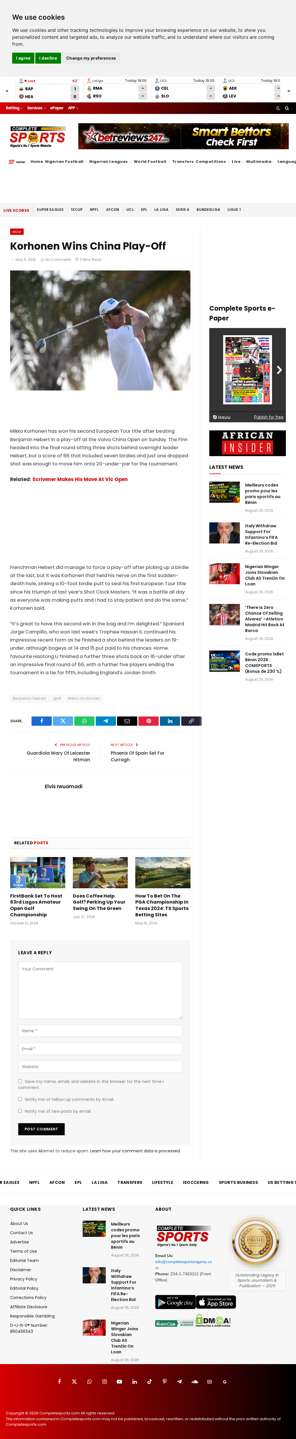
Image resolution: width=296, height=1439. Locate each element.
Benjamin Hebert (29, 698)
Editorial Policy (24, 1288)
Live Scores (16, 210)
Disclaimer (20, 1270)
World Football (150, 161)
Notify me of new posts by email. (58, 1111)
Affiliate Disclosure (28, 1307)
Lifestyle (162, 1182)
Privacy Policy (23, 1279)
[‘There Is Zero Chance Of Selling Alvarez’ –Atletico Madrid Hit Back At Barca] (224, 614)
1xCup (77, 209)
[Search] (286, 108)
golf (57, 698)
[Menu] (17, 162)
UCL (130, 209)
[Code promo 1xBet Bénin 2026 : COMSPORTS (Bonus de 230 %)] (224, 661)
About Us (19, 1223)
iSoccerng (196, 1182)
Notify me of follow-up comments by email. (69, 1099)
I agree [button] (23, 58)
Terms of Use (23, 1251)
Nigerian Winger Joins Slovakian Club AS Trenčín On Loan (265, 575)
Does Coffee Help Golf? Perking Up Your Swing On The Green (99, 902)
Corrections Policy (28, 1297)
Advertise (19, 1242)
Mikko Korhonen (84, 698)
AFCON (112, 209)
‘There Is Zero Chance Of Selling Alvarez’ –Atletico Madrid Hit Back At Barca (264, 619)
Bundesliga (208, 209)
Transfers (183, 161)
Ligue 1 (234, 209)
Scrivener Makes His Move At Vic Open (80, 479)
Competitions (211, 161)
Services (34, 108)
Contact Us (21, 1233)
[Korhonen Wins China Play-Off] (100, 389)
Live (236, 161)
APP (71, 108)
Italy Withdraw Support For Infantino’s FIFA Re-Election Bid (261, 534)
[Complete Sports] (38, 137)
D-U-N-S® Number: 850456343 (29, 1328)
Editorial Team (24, 1260)
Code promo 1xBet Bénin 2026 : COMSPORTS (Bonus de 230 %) (264, 662)
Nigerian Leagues (108, 161)
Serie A (182, 209)
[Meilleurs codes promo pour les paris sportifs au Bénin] (224, 492)
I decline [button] (48, 58)
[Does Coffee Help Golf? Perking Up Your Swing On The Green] (100, 872)
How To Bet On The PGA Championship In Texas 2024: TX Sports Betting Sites (161, 905)
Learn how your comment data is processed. (135, 1151)
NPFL (94, 209)
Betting (12, 108)
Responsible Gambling (32, 1316)
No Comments (58, 259)
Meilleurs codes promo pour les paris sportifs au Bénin (262, 493)
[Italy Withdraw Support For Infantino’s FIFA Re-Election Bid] (224, 532)
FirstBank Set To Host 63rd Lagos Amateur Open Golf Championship (36, 905)
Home (37, 161)
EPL (144, 209)
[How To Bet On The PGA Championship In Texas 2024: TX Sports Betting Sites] (162, 872)
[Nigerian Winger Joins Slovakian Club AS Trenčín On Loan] (224, 573)
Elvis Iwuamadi (63, 786)
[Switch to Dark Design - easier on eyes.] (278, 108)
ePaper (56, 108)
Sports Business (238, 1182)
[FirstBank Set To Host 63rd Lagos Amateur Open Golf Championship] (37, 872)
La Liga (161, 209)
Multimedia (258, 161)
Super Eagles (50, 209)
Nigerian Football (64, 161)
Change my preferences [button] (91, 58)
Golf (16, 231)
